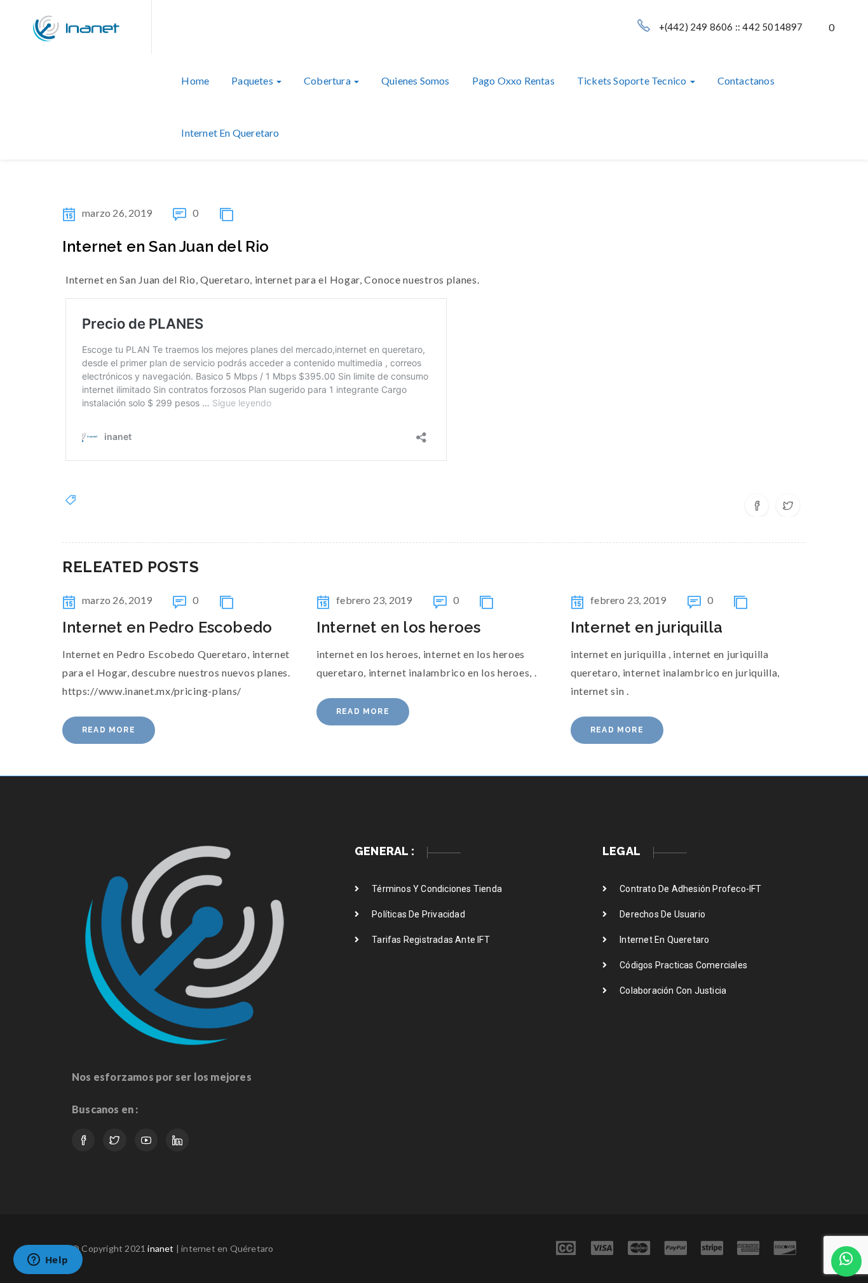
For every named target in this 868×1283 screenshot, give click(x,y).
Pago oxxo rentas (513, 80)
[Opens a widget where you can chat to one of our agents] (48, 1261)
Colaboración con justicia (673, 990)
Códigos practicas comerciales (683, 965)
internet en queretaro (230, 133)
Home (195, 80)
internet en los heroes (398, 627)
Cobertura (328, 80)
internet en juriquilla (646, 627)
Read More (108, 729)
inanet (160, 1248)
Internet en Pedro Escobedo (167, 627)
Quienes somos (415, 80)
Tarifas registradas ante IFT (431, 940)
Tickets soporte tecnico (633, 80)
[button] (832, 27)
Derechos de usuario (662, 914)
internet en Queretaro (664, 940)
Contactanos (746, 80)
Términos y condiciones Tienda (437, 889)
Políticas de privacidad (418, 914)
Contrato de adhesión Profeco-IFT (690, 889)
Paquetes (253, 80)
